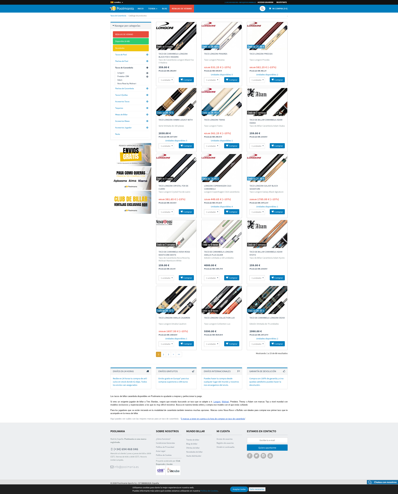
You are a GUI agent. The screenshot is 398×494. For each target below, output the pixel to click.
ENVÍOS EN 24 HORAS (123, 371)
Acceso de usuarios (224, 439)
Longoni (120, 72)
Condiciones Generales (165, 443)
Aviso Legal (160, 451)
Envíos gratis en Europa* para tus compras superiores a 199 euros (173, 380)
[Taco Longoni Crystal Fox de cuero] (176, 168)
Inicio (140, 8)
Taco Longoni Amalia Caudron (174, 317)
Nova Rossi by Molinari (126, 83)
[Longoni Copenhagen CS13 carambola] (222, 168)
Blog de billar (191, 443)
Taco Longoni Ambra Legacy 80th (176, 119)
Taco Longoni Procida (261, 53)
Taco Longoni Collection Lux (219, 317)
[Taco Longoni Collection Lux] (222, 300)
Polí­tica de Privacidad (165, 447)
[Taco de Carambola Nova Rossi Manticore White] (176, 234)
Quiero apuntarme (267, 447)
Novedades (119, 48)
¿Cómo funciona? (163, 439)
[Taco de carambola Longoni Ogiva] (267, 300)
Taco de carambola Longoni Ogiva (267, 317)
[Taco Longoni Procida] (267, 36)
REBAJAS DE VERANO (182, 8)
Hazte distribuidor (193, 456)
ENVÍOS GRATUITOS (168, 371)
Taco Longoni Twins (214, 119)
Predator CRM (123, 76)
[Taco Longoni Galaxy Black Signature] (267, 168)
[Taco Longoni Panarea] (222, 36)
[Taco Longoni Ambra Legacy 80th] (176, 102)
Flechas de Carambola (124, 88)
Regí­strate (281, 2)
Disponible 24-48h (122, 41)
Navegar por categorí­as (127, 25)
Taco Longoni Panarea (215, 53)
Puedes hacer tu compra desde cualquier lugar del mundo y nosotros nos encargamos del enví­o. (221, 381)
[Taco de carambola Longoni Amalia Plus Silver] (222, 234)
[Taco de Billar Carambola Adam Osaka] (267, 102)
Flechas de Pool (121, 61)
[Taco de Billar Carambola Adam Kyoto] (267, 234)
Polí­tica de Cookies (163, 455)
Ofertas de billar (193, 447)
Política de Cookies (209, 490)
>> (179, 354)
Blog (164, 8)
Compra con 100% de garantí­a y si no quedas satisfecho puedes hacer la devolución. (266, 381)
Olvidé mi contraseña (225, 447)
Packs (117, 134)
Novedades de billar (194, 452)
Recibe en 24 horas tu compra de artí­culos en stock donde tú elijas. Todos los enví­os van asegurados (130, 381)
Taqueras (119, 108)
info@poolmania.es (247, 2)
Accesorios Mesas (122, 121)
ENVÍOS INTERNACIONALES (217, 371)
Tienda (152, 8)
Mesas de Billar (121, 114)
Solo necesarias (257, 489)
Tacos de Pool (121, 54)
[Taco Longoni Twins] (222, 102)
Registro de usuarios (225, 443)
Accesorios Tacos (122, 101)
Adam (119, 80)
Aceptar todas (239, 489)
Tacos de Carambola (118, 15)
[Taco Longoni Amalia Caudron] (176, 300)
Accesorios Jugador (123, 127)
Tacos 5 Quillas (121, 95)
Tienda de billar (192, 439)
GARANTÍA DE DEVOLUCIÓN (262, 371)
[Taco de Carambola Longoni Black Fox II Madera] (176, 36)
